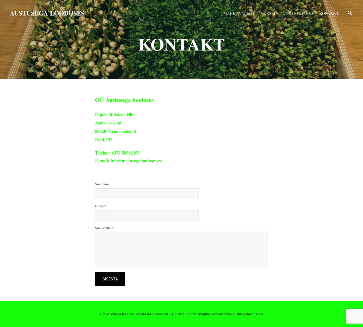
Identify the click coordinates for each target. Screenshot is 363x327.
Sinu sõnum (103, 227)
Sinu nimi (102, 184)
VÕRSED (269, 13)
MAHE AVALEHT (239, 13)
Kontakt (329, 13)
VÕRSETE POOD (298, 13)
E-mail (100, 206)
